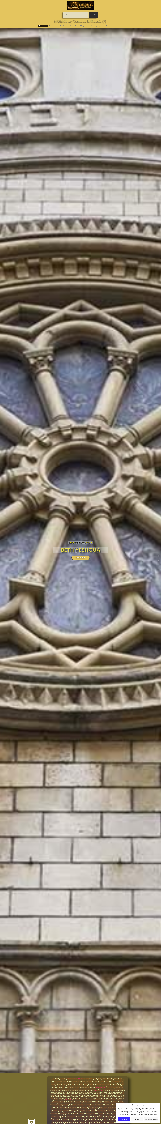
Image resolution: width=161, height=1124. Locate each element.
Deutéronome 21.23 (102, 1087)
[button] (157, 1105)
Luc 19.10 (68, 1100)
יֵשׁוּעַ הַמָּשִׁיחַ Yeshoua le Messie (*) (80, 21)
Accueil (41, 26)
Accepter (124, 1119)
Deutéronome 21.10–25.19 (75, 1078)
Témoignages (96, 26)
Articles (63, 26)
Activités (52, 26)
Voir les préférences (151, 1119)
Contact (73, 26)
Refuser (137, 1119)
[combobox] (75, 15)
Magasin (83, 26)
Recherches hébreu (113, 26)
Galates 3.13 (99, 1091)
